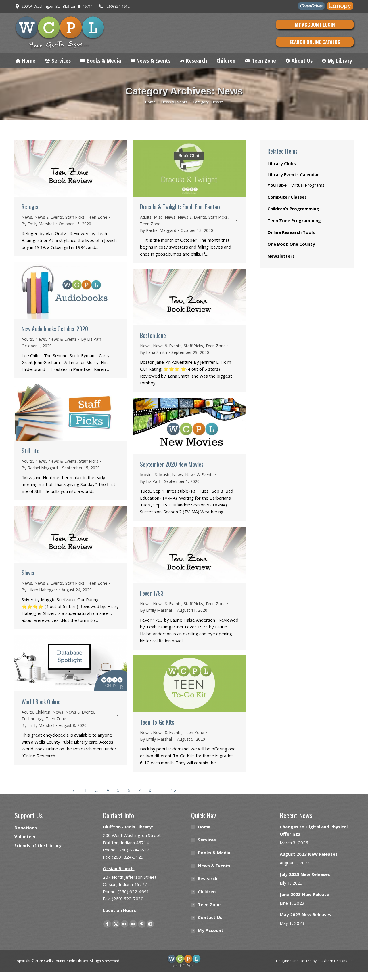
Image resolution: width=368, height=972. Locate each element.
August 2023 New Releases (309, 854)
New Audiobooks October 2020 (55, 328)
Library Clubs (281, 163)
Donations (25, 827)
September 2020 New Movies (172, 464)
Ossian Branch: (119, 868)
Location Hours (119, 910)
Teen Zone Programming (294, 220)
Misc (158, 217)
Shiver (28, 572)
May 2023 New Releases (305, 914)
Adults (146, 217)
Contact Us (210, 917)
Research (207, 878)
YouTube (277, 185)
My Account (210, 930)
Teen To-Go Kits (157, 722)
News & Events (48, 217)
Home (204, 827)
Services (207, 840)
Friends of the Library (38, 845)
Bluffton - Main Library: (128, 827)
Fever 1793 (152, 593)
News (27, 217)
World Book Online (41, 701)
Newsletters (281, 256)
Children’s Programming (293, 208)
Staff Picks (75, 217)
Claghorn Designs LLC (336, 960)
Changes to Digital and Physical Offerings (314, 830)
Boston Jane (153, 335)
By (38, 223)
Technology (32, 718)
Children (42, 712)
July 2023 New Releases (305, 874)
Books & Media (214, 852)
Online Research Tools (291, 232)
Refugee (31, 206)
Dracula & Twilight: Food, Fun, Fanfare (181, 206)
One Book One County (291, 244)
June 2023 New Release (304, 894)
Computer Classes (287, 197)
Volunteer (25, 836)
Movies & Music (155, 474)
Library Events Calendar (293, 174)
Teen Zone (97, 217)
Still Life (30, 450)
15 (173, 790)
